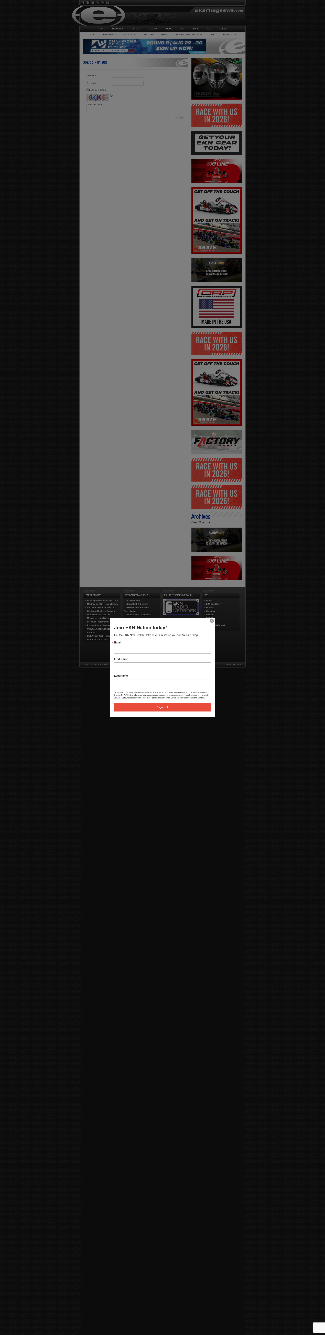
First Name (121, 659)
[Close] (212, 621)
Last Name (121, 675)
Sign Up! (162, 707)
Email (117, 642)
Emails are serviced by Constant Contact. (188, 697)
